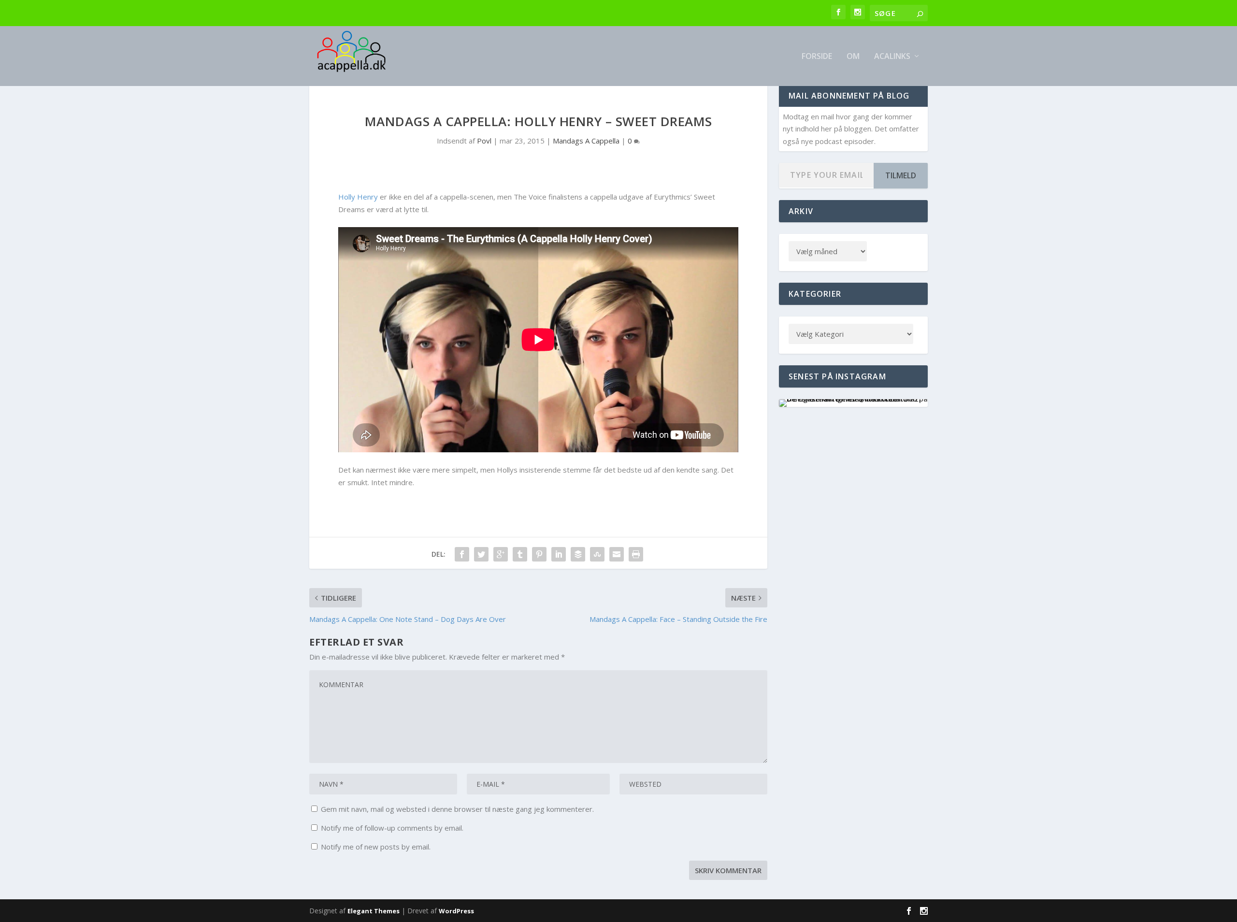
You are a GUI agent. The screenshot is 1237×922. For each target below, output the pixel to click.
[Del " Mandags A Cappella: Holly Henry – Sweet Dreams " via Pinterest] (539, 554)
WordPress (456, 911)
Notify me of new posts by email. (376, 846)
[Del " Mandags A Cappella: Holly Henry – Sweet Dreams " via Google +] (500, 554)
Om (853, 56)
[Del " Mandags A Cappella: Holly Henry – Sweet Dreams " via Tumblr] (520, 554)
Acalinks (892, 56)
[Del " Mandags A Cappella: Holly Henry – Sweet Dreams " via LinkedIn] (558, 554)
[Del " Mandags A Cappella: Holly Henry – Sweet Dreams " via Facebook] (462, 554)
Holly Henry (358, 197)
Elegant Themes (373, 911)
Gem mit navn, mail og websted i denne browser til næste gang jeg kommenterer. (457, 809)
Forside (817, 56)
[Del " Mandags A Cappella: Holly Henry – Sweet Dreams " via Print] (636, 554)
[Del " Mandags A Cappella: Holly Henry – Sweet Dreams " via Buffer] (578, 554)
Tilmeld (900, 175)
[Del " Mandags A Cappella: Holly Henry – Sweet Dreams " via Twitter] (481, 554)
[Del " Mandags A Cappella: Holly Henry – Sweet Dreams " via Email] (616, 554)
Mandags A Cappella (586, 140)
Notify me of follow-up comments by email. (392, 828)
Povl (484, 140)
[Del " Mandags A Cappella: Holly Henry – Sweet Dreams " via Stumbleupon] (597, 554)
